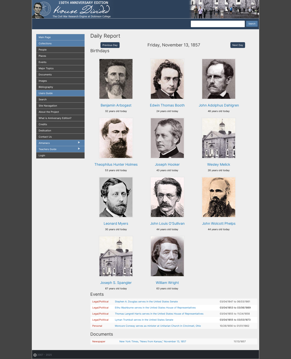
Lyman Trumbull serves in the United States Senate (144, 319)
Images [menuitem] (43, 80)
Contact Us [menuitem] (45, 136)
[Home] (145, 8)
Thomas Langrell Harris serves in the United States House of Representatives (159, 313)
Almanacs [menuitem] (43, 143)
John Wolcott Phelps (219, 223)
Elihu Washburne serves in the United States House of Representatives (155, 307)
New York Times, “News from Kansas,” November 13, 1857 (152, 341)
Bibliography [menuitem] (46, 86)
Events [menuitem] (42, 62)
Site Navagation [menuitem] (48, 105)
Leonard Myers (116, 223)
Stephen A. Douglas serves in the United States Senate (146, 301)
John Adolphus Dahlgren (219, 105)
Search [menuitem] (43, 99)
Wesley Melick (218, 164)
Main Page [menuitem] (45, 37)
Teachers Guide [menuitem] (46, 150)
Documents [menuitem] (45, 74)
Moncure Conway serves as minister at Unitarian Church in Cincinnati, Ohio (158, 325)
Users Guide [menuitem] (46, 93)
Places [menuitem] (42, 55)
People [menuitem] (43, 49)
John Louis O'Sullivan (167, 223)
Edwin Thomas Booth (167, 105)
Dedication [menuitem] (45, 130)
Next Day (237, 45)
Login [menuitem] (42, 155)
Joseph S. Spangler (116, 283)
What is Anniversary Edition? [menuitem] (55, 118)
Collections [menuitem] (45, 43)
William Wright (167, 283)
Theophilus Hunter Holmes (116, 164)
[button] (116, 98)
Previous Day (110, 45)
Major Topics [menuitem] (46, 68)
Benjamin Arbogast (116, 105)
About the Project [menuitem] (49, 111)
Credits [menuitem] (43, 124)
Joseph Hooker (167, 164)
